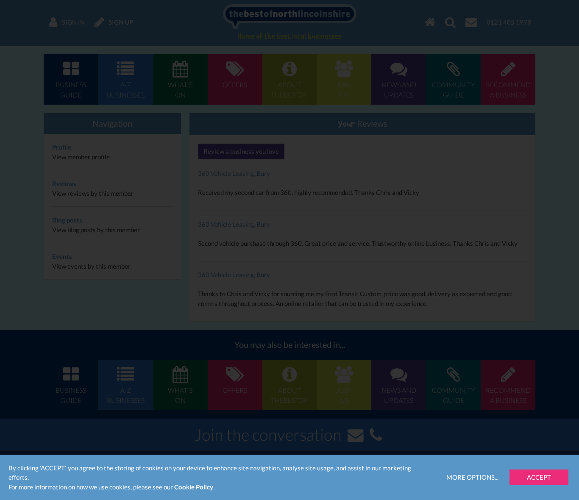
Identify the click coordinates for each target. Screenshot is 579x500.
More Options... (472, 477)
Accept (539, 477)
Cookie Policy (193, 487)
